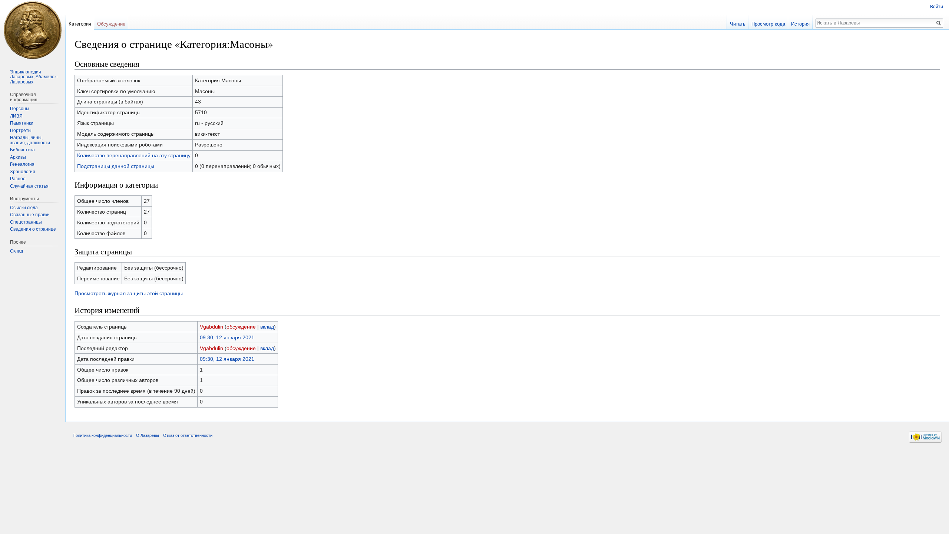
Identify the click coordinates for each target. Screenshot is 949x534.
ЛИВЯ (16, 116)
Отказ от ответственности (187, 435)
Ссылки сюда (24, 207)
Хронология (22, 171)
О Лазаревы (147, 435)
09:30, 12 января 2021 (227, 337)
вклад (267, 327)
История (800, 24)
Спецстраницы (26, 222)
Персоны (19, 108)
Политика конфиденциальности (102, 435)
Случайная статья (29, 186)
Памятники (21, 123)
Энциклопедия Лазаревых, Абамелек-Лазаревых (34, 77)
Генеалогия (22, 164)
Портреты (21, 130)
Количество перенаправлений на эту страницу (134, 155)
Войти (936, 6)
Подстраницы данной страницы (115, 166)
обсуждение (241, 327)
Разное (18, 178)
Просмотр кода (768, 24)
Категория (80, 24)
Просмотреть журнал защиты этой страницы (129, 293)
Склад (16, 251)
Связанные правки (30, 214)
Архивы (18, 157)
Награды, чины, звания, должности (30, 140)
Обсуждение (111, 24)
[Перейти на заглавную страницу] (32, 29)
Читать (737, 24)
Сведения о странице (33, 229)
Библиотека (22, 149)
